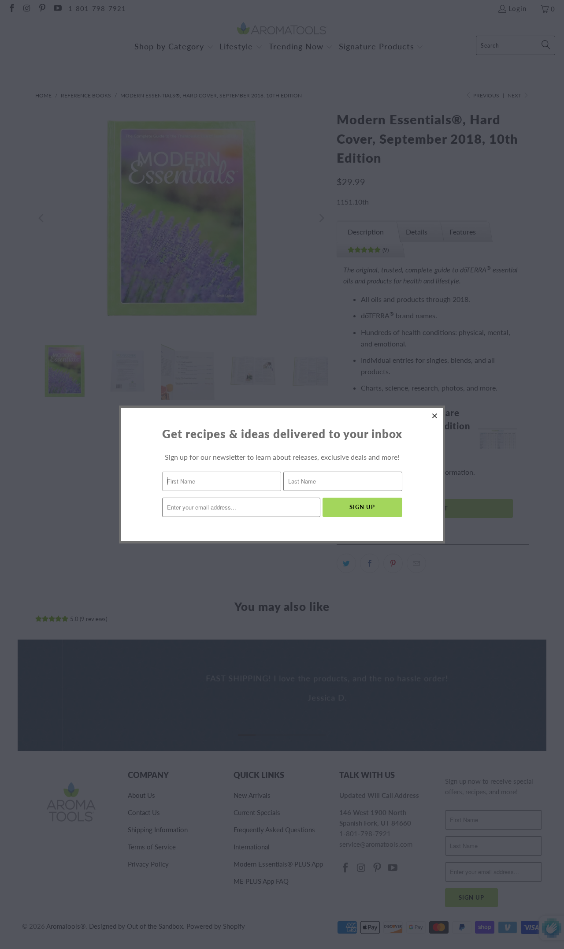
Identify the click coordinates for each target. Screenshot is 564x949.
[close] (435, 416)
